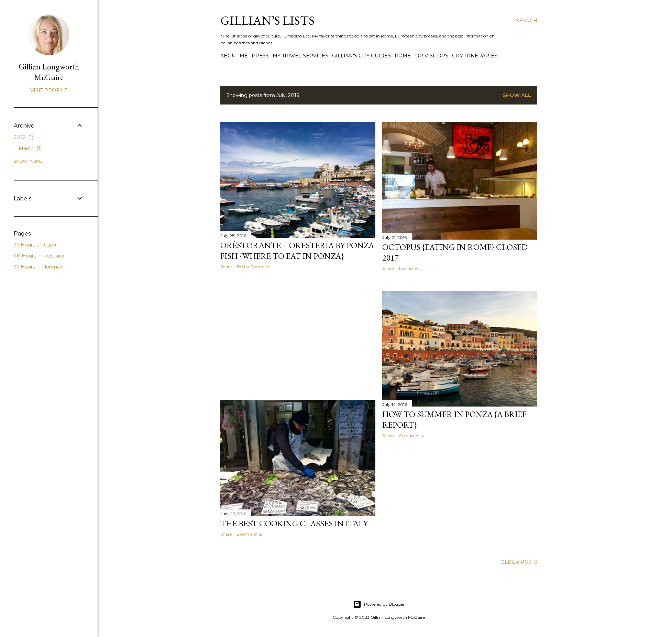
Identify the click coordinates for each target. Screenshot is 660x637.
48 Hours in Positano (39, 256)
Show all (517, 95)
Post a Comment (254, 266)
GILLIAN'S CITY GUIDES (361, 56)
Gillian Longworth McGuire (49, 72)
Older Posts (518, 562)
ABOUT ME (234, 56)
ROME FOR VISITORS (421, 56)
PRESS (260, 56)
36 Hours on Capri (35, 245)
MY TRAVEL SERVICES (300, 56)
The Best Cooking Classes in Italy (294, 523)
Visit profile (48, 90)
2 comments (411, 435)
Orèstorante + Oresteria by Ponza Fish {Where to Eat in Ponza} (297, 250)
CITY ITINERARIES (474, 56)
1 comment (410, 268)
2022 (23, 137)
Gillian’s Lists (267, 20)
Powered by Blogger (384, 604)
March (29, 148)
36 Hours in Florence (38, 267)
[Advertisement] (297, 334)
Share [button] (226, 266)
